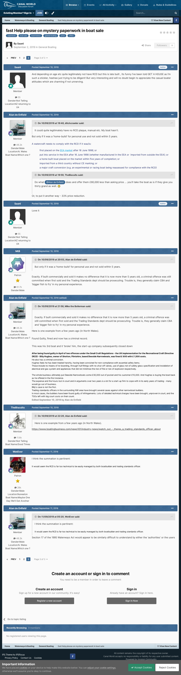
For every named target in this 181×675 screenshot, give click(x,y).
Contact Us (26, 658)
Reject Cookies (167, 667)
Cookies (38, 658)
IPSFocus (20, 654)
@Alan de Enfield (54, 182)
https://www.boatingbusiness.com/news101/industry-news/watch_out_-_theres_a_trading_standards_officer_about (96, 429)
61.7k (19, 287)
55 (18, 97)
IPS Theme (7, 654)
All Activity (108, 5)
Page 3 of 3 (40, 58)
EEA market (66, 150)
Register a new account (49, 600)
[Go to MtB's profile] (17, 264)
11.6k (19, 437)
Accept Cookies (143, 667)
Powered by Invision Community (141, 659)
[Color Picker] (53, 13)
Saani (20, 43)
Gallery (128, 5)
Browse (72, 5)
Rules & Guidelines (166, 5)
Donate (144, 5)
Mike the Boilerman (75, 306)
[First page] (7, 58)
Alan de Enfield (17, 114)
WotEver (18, 451)
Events (90, 5)
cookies (23, 667)
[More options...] (172, 67)
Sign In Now (131, 600)
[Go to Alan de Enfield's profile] (17, 128)
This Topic (163, 13)
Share (147, 45)
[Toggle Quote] (36, 123)
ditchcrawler (71, 123)
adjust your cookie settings (101, 667)
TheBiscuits (71, 175)
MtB (17, 251)
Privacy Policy (11, 658)
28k (19, 487)
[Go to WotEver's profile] (17, 465)
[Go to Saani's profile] (9, 45)
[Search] (176, 13)
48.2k (19, 144)
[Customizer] (47, 13)
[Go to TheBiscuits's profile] (17, 420)
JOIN (39, 13)
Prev (13, 58)
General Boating (47, 47)
